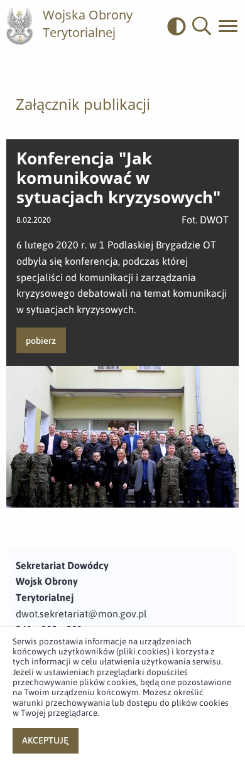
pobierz (41, 341)
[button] (201, 26)
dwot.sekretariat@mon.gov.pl (81, 613)
